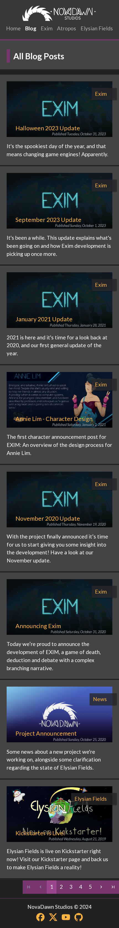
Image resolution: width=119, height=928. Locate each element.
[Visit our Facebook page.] (40, 917)
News (100, 699)
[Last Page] (113, 887)
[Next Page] (101, 887)
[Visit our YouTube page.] (66, 917)
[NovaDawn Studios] (59, 13)
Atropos (66, 28)
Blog (30, 28)
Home (13, 28)
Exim (47, 28)
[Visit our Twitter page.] (53, 917)
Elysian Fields (97, 28)
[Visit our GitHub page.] (78, 917)
